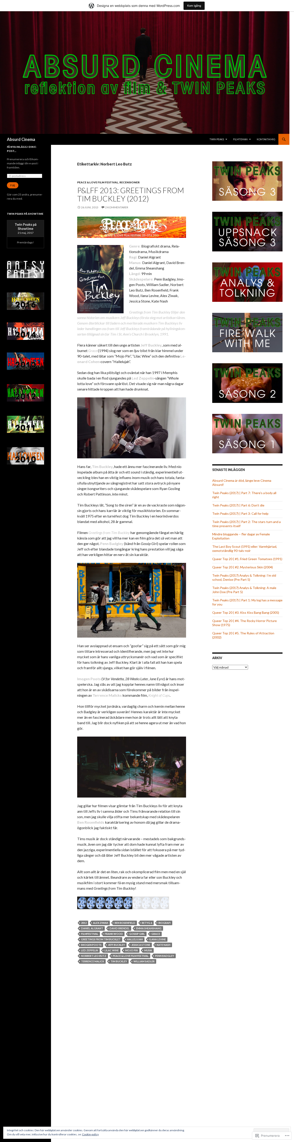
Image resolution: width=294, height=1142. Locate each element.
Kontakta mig (266, 139)
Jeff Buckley (116, 944)
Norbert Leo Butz (93, 955)
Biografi (164, 922)
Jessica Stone (140, 944)
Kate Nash (163, 944)
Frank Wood (114, 933)
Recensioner (129, 182)
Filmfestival (89, 933)
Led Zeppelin (89, 950)
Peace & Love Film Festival (97, 182)
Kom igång (194, 5)
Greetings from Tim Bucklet (101, 939)
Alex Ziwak (100, 922)
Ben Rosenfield (125, 922)
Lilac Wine (112, 950)
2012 (84, 922)
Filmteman (240, 139)
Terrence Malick (92, 961)
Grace (155, 933)
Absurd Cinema (21, 139)
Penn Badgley (164, 955)
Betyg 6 (147, 922)
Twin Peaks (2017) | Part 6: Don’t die (238, 505)
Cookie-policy (90, 1134)
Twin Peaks (216, 139)
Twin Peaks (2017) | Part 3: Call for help (240, 513)
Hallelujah (135, 939)
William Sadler (144, 961)
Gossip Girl (137, 933)
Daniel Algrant (92, 928)
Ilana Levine (157, 939)
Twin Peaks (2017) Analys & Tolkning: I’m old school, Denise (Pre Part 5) (244, 577)
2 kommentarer (116, 207)
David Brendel (120, 928)
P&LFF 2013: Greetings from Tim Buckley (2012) (130, 194)
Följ (12, 185)
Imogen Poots (91, 944)
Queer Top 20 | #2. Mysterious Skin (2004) (242, 567)
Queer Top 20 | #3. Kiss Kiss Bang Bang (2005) (245, 612)
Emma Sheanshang (148, 928)
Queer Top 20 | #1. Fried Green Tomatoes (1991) (247, 559)
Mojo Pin (131, 950)
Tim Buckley (118, 961)
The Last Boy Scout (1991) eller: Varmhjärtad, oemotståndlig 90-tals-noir (244, 549)
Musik (148, 950)
